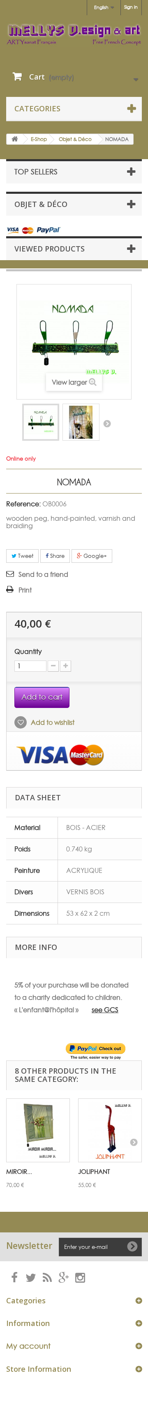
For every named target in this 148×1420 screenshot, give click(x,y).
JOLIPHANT (94, 1171)
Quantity (28, 651)
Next (107, 423)
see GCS (105, 1009)
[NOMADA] (41, 422)
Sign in (131, 7)
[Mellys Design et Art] (74, 34)
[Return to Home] (15, 139)
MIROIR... (19, 1171)
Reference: (23, 503)
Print (25, 590)
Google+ (94, 556)
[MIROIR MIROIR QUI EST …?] (38, 1130)
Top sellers (36, 172)
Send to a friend (43, 574)
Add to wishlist (51, 722)
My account (28, 1346)
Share (57, 556)
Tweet (24, 556)
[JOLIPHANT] (110, 1130)
